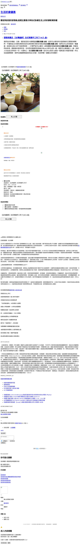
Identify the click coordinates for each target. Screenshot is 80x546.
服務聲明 (55, 524)
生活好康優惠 (8, 12)
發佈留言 (3, 442)
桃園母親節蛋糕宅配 (9, 382)
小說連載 (12, 427)
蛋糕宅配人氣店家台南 (15, 290)
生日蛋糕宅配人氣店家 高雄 (11, 388)
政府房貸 (3, 475)
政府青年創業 (4, 478)
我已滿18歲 (3, 543)
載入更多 (3, 433)
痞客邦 (17, 423)
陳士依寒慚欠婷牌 (6, 414)
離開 (9, 543)
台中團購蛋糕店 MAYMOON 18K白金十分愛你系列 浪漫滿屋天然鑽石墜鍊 (24, 400)
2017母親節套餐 (8, 390)
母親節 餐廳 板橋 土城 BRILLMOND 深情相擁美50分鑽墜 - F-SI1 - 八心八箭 (24, 398)
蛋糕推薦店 (7, 384)
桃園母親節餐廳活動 (6, 378)
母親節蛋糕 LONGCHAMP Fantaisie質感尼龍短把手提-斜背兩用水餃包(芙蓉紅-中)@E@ (27, 394)
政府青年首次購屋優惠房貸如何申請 (11, 476)
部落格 (6, 29)
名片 (5, 31)
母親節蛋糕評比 (7, 157)
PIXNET (28, 524)
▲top (2, 430)
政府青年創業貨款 (6, 480)
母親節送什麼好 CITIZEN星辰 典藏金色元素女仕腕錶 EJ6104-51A (22, 396)
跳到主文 (3, 16)
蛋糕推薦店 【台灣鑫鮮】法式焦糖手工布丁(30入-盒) (25, 38)
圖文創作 (13, 24)
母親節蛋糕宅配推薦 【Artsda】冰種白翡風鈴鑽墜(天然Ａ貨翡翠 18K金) (23, 402)
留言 (20, 423)
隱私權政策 (48, 524)
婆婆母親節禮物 (21, 67)
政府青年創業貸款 (6, 482)
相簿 (5, 27)
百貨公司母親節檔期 (9, 386)
